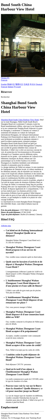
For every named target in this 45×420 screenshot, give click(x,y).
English (4, 84)
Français (4, 80)
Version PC (5, 78)
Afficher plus (6, 226)
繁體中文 (19, 84)
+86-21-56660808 (17, 416)
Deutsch (39, 84)
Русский (17, 87)
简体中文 (11, 84)
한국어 (33, 84)
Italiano (10, 87)
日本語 (26, 84)
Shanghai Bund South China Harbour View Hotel (20, 120)
